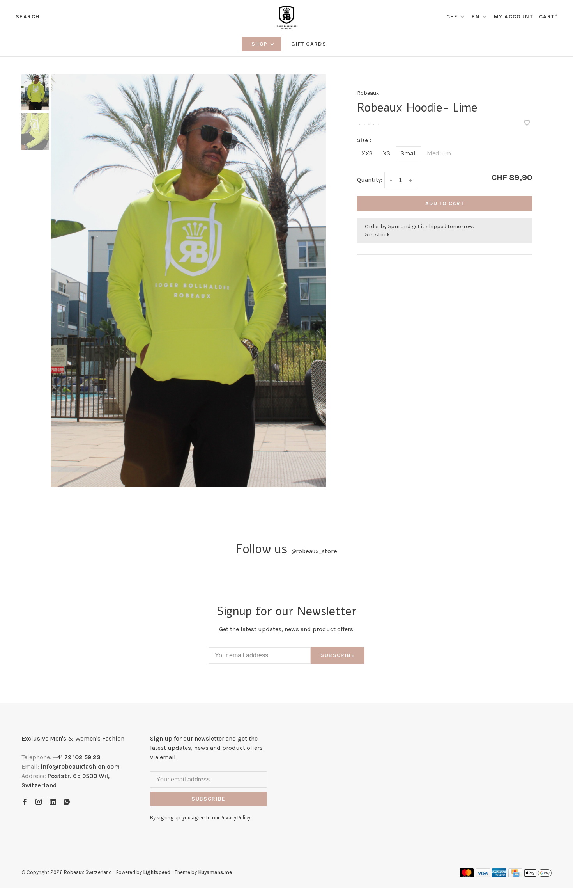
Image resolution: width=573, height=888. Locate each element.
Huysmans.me (215, 872)
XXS (367, 153)
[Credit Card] (515, 875)
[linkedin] (53, 802)
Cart (548, 16)
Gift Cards (308, 44)
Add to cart (444, 203)
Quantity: (369, 179)
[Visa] (483, 875)
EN (476, 16)
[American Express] (499, 875)
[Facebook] (24, 802)
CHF (453, 16)
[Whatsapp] (67, 802)
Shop (260, 44)
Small (408, 153)
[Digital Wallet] (538, 875)
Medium (439, 153)
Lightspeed (156, 872)
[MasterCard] (467, 875)
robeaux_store (314, 551)
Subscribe (337, 655)
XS (386, 153)
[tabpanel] (188, 280)
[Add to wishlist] (527, 123)
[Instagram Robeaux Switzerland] (38, 802)
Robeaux (368, 93)
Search (27, 16)
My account (513, 16)
